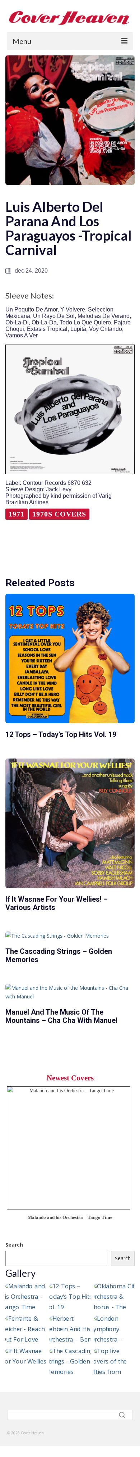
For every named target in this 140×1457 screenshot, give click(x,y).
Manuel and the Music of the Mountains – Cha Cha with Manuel (61, 1016)
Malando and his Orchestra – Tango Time (70, 1217)
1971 (16, 514)
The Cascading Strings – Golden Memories (58, 955)
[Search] (123, 1415)
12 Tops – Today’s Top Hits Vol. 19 (60, 734)
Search (14, 1244)
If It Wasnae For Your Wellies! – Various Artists (56, 903)
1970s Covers (59, 514)
